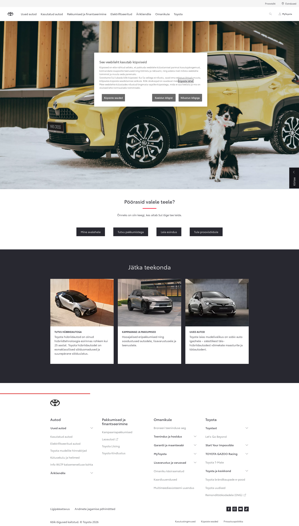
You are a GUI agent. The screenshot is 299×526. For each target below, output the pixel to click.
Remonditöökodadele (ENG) (226, 495)
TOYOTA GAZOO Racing (221, 454)
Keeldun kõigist (164, 97)
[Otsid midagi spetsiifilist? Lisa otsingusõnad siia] (270, 14)
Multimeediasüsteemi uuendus (174, 488)
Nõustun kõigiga (190, 97)
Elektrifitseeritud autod (65, 443)
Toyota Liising (111, 446)
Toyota (178, 14)
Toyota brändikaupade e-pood (225, 479)
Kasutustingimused (185, 521)
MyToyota (287, 13)
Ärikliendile (143, 14)
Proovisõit (270, 3)
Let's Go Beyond (216, 436)
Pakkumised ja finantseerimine (86, 14)
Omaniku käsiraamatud (169, 471)
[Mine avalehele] (10, 13)
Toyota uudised (215, 488)
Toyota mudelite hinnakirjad (68, 450)
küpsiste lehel (186, 80)
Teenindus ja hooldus (168, 436)
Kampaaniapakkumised (117, 432)
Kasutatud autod (52, 14)
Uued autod (29, 14)
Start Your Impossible (220, 445)
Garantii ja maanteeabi (169, 445)
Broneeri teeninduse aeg (170, 428)
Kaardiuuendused (165, 479)
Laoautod (110, 439)
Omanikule (162, 14)
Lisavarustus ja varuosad (170, 462)
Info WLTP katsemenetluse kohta (71, 464)
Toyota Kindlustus (113, 453)
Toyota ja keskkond (218, 471)
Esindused (290, 3)
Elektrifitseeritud (121, 14)
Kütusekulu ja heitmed (65, 457)
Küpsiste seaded (209, 521)
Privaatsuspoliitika (233, 521)
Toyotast (211, 428)
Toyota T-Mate (214, 462)
